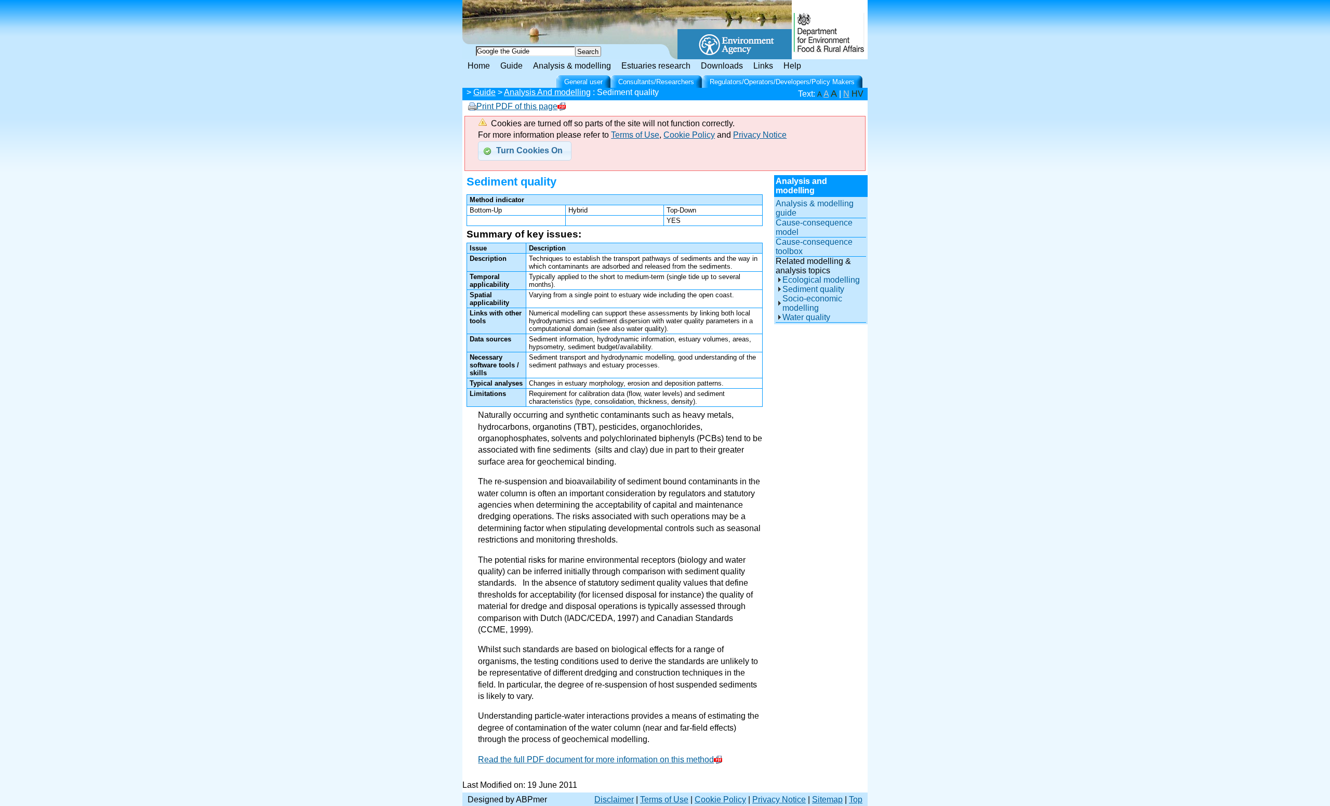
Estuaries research (655, 65)
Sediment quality (813, 289)
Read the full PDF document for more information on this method (596, 759)
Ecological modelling (821, 279)
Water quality (806, 317)
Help (792, 65)
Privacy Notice (760, 134)
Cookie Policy (689, 134)
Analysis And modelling (547, 92)
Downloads (722, 65)
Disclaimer (614, 799)
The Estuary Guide (550, 15)
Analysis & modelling (572, 65)
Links (763, 65)
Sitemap (827, 799)
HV (857, 93)
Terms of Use (635, 134)
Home (479, 65)
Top (855, 799)
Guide (511, 65)
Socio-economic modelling (812, 303)
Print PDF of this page (516, 106)
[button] (524, 151)
